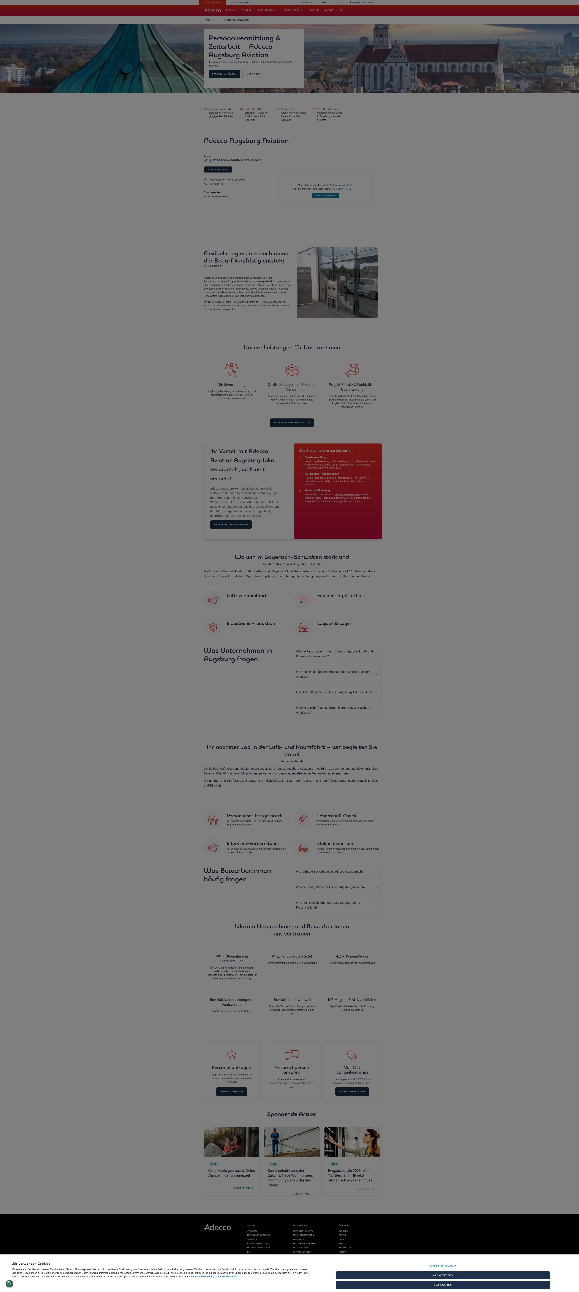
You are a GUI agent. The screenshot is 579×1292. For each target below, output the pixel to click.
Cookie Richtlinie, (204, 1276)
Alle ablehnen (443, 1285)
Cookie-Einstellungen (443, 1266)
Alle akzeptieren (442, 1275)
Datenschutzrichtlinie (226, 1276)
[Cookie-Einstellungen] (9, 1284)
